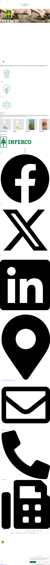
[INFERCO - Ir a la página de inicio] (4, 2)
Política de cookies (36, 563)
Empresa (21, 3)
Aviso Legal (43, 563)
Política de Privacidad (40, 563)
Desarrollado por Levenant (3, 564)
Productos (25, 3)
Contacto (29, 3)
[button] (48, 556)
